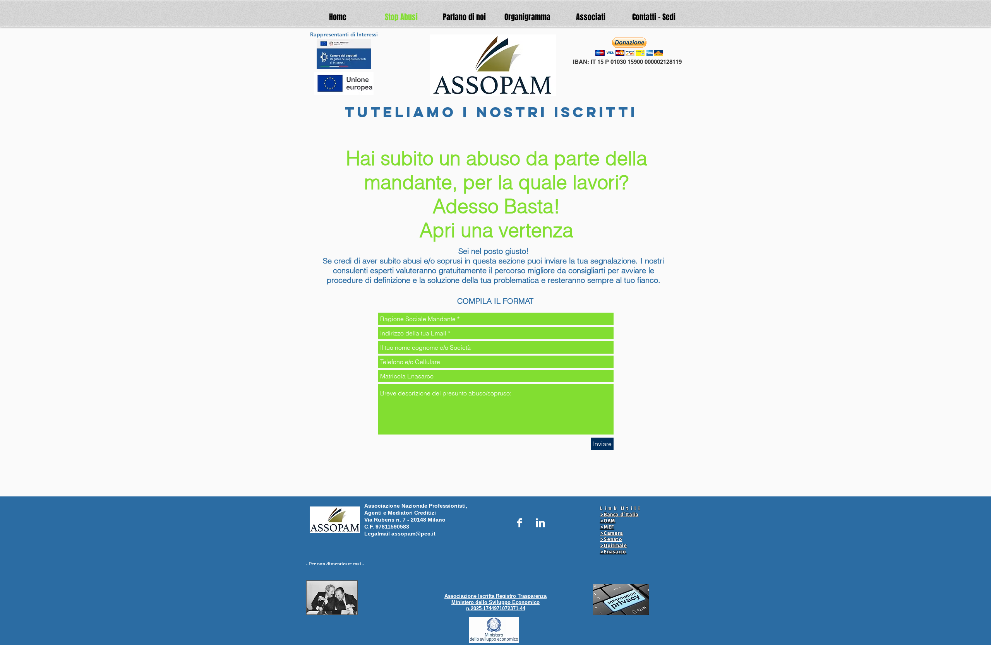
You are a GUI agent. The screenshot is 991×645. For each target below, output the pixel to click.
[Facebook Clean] (519, 522)
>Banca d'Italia (619, 514)
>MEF (607, 527)
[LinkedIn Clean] (540, 522)
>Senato (611, 539)
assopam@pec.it (413, 533)
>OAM (607, 520)
